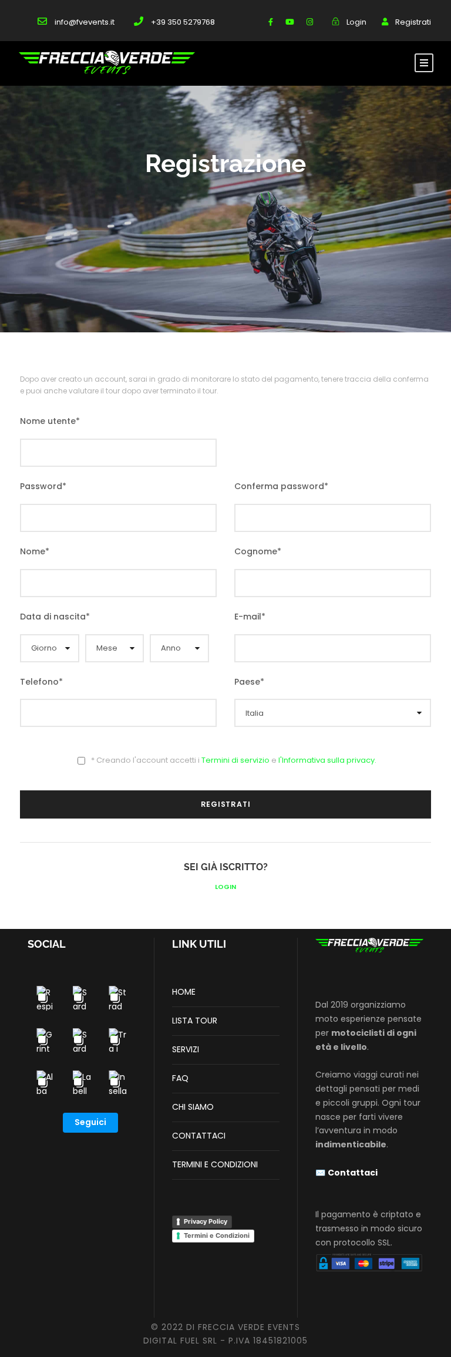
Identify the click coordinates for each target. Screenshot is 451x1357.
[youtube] (289, 22)
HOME (184, 992)
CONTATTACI (199, 1136)
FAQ (180, 1078)
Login (225, 886)
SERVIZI (185, 1049)
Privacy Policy (205, 1221)
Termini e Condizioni (217, 1235)
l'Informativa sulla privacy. (327, 760)
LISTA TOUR (194, 1020)
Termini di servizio (235, 760)
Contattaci (353, 1172)
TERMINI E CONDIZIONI (215, 1164)
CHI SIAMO (193, 1107)
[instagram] (310, 22)
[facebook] (270, 22)
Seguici (90, 1122)
